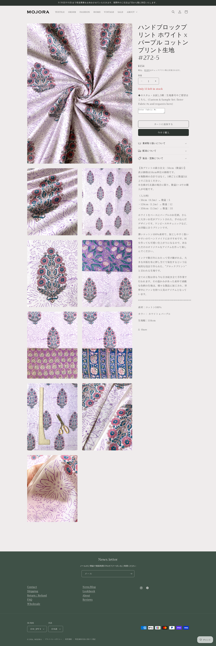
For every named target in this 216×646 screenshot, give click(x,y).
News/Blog (89, 586)
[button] (132, 12)
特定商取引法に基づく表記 (85, 639)
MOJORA (38, 639)
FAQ (29, 599)
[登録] (131, 573)
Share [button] (144, 329)
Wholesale (33, 603)
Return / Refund (37, 595)
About (86, 595)
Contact (32, 586)
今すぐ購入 (163, 132)
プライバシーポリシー (53, 639)
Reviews (88, 599)
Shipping (32, 591)
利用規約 (68, 639)
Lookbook (89, 591)
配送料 (147, 70)
